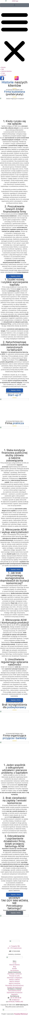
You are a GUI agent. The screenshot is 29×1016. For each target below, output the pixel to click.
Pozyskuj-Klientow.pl (21, 1014)
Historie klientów (6, 71)
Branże (3, 67)
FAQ (2, 69)
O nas (3, 73)
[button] (14, 36)
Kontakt (3, 75)
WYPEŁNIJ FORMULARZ (15, 1001)
